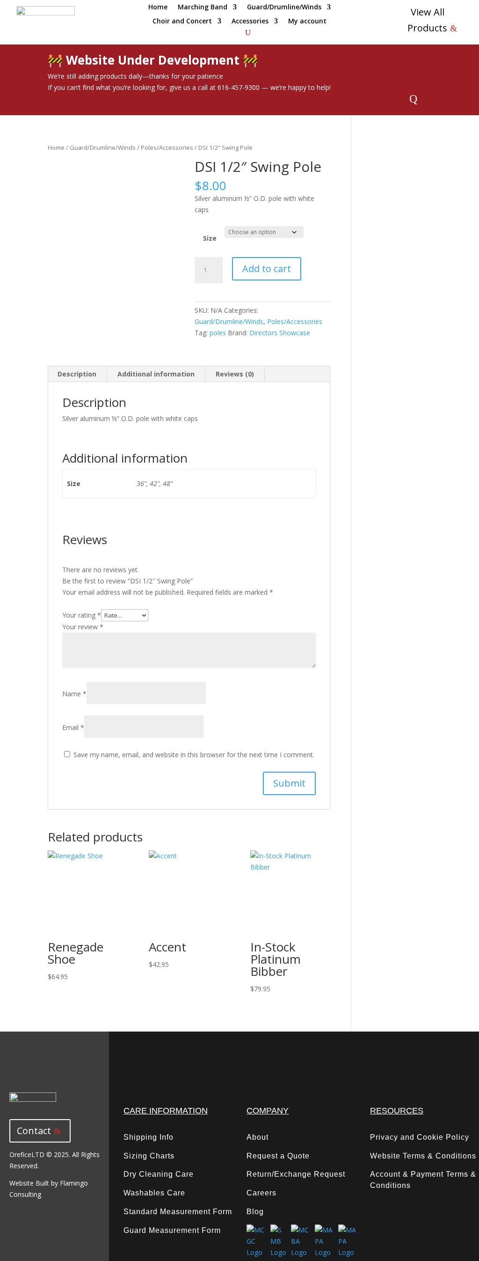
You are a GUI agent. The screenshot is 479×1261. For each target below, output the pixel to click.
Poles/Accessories (167, 147)
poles (218, 332)
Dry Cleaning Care (158, 1174)
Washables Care (154, 1193)
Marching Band (202, 7)
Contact (34, 1130)
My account (307, 21)
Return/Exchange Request (296, 1174)
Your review (82, 626)
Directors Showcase (279, 332)
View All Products (427, 20)
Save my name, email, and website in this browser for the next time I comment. (193, 754)
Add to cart (266, 268)
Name (74, 693)
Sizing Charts (148, 1156)
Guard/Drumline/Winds (284, 7)
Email (73, 727)
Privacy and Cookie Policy (419, 1137)
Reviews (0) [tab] (235, 373)
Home (157, 7)
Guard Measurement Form (172, 1230)
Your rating (81, 615)
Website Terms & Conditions (423, 1156)
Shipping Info (148, 1137)
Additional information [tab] (156, 373)
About (258, 1137)
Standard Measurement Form (177, 1212)
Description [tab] (77, 373)
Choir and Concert (182, 21)
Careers (261, 1193)
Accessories (250, 21)
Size (210, 238)
